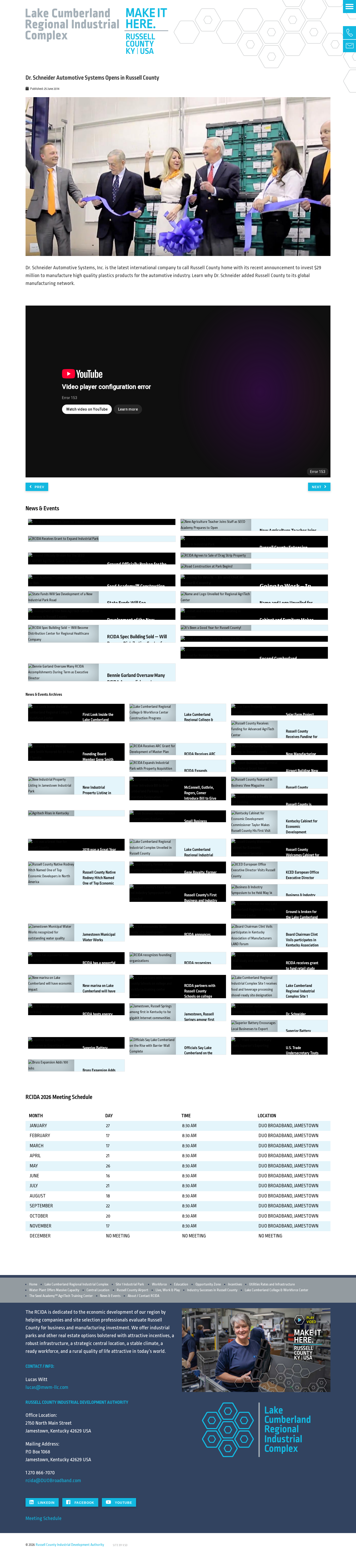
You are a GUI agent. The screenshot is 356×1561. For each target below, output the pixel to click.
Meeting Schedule (44, 1518)
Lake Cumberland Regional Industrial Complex (76, 1284)
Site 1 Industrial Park (130, 1284)
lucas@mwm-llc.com (47, 1387)
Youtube (123, 1503)
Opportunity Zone (208, 1284)
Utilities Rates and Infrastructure (272, 1284)
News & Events (110, 1296)
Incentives (235, 1284)
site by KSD (120, 1545)
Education (181, 1284)
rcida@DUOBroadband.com (53, 1480)
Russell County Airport (132, 1290)
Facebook (83, 1503)
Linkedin (46, 1503)
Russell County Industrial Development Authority (70, 1544)
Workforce (159, 1284)
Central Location (98, 1290)
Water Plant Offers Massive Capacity (54, 1290)
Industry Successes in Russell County (212, 1290)
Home (33, 1284)
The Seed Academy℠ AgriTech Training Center (61, 1296)
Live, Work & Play (168, 1290)
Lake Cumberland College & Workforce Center (276, 1290)
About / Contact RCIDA (143, 1296)
